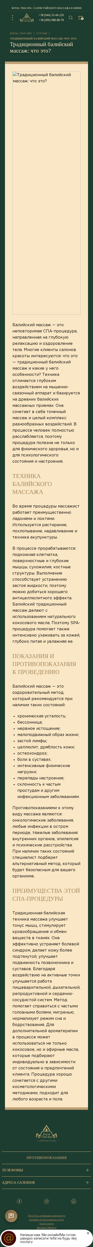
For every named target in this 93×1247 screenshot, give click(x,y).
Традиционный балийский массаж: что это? (43, 38)
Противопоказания (47, 1158)
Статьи (41, 33)
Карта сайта (46, 1224)
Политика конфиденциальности (46, 1216)
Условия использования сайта (46, 1220)
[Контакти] (11, 1216)
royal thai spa (21, 33)
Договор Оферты (47, 1228)
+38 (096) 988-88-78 (51, 20)
